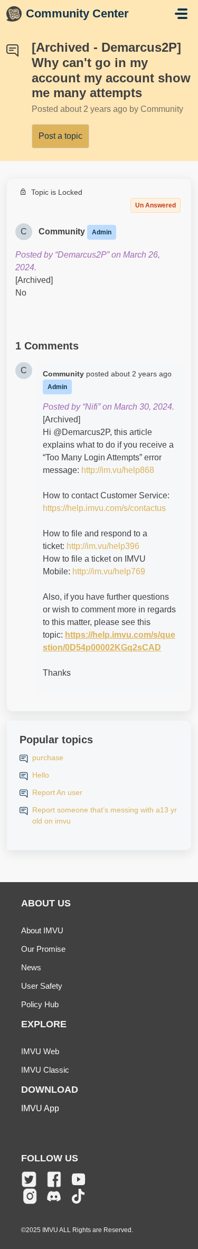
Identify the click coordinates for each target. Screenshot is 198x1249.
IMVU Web (40, 1051)
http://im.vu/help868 (117, 470)
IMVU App (40, 1108)
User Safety (41, 985)
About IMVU (42, 930)
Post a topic (60, 135)
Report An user (57, 792)
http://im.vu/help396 (103, 546)
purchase (47, 757)
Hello (40, 775)
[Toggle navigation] (181, 13)
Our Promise (43, 948)
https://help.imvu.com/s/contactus (104, 508)
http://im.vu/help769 (108, 571)
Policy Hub (40, 1004)
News (31, 967)
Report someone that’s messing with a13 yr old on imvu (104, 815)
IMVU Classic (45, 1069)
